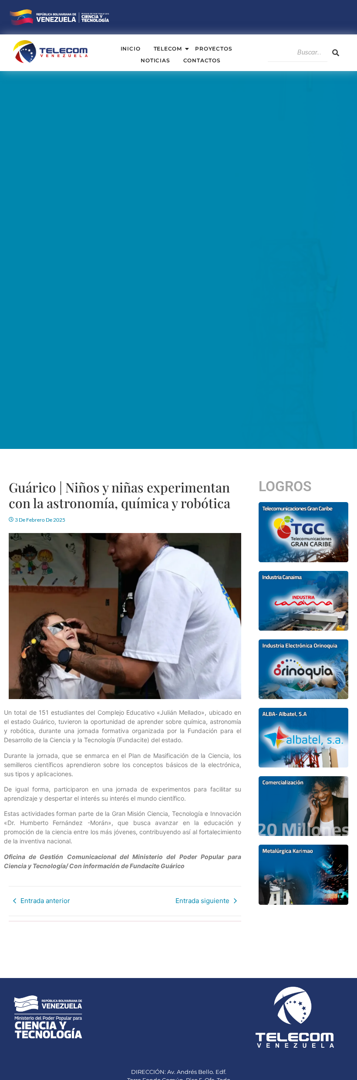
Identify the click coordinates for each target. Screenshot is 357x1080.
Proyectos (213, 48)
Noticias (155, 60)
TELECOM (168, 48)
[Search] (335, 53)
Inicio (131, 48)
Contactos (202, 60)
